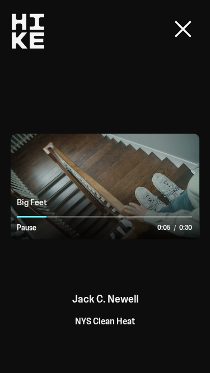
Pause (26, 228)
